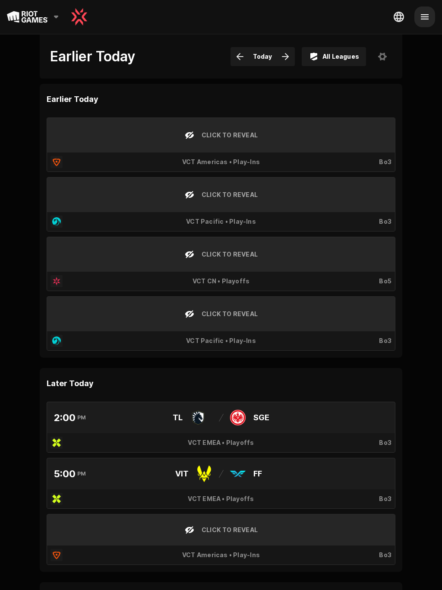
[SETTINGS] (382, 56)
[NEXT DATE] (285, 56)
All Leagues (340, 56)
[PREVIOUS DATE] (239, 56)
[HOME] (79, 16)
